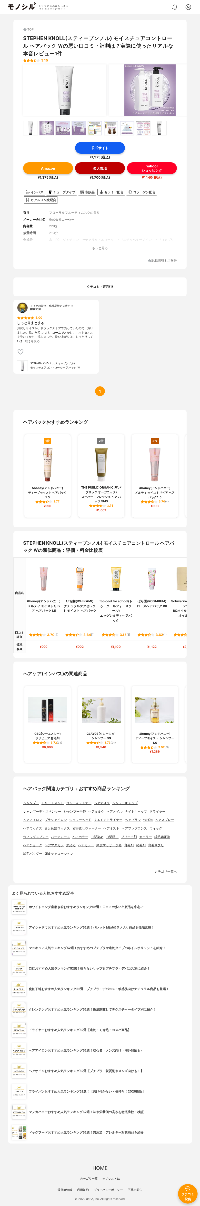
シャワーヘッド (80, 820)
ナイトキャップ (136, 811)
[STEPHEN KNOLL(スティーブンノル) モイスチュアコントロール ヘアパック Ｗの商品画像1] (64, 90)
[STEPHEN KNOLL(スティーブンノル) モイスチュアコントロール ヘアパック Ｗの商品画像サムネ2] (46, 128)
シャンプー (31, 803)
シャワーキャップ (125, 803)
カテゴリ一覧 (89, 1178)
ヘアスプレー (164, 820)
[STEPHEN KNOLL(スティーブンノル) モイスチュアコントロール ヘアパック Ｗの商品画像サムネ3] (62, 128)
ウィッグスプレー (36, 837)
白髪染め (97, 837)
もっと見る (100, 248)
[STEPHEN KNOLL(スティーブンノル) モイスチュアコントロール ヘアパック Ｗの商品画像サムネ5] (95, 128)
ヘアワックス (32, 828)
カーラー (145, 837)
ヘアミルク (96, 811)
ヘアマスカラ (54, 845)
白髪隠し (112, 837)
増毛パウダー (32, 854)
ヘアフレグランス (134, 828)
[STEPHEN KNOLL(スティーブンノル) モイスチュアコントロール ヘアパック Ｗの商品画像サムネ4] (78, 128)
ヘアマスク (102, 803)
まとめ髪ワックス (57, 828)
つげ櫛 (148, 820)
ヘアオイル (114, 811)
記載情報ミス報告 (164, 260)
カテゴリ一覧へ (166, 871)
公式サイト (100, 148)
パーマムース (60, 837)
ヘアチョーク (32, 845)
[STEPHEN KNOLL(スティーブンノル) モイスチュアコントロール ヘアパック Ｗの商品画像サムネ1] (30, 128)
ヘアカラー (80, 837)
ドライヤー (157, 811)
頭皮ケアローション (59, 854)
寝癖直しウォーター (86, 828)
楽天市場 (100, 168)
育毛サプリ (156, 845)
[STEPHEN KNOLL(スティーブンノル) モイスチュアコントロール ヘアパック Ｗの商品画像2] (150, 90)
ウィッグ (156, 828)
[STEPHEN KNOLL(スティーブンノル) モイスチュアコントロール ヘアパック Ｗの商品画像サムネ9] (159, 128)
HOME (100, 1168)
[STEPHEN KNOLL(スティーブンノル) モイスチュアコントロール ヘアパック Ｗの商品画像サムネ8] (143, 128)
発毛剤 (141, 845)
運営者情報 (65, 1190)
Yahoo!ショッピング (152, 168)
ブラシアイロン (56, 820)
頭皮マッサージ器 (109, 845)
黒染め (71, 845)
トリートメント (52, 803)
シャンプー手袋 (75, 811)
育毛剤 (129, 845)
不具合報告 (135, 1190)
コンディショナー (78, 803)
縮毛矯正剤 (162, 837)
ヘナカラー (86, 845)
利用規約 (83, 1190)
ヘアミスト (111, 828)
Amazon (48, 168)
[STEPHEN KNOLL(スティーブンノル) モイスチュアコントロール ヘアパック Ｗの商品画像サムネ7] (127, 128)
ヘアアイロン (32, 820)
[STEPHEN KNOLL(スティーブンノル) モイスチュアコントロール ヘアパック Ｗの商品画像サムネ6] (111, 128)
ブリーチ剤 (129, 837)
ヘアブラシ (133, 820)
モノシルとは (111, 1178)
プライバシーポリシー (108, 1190)
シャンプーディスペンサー (42, 811)
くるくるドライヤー (108, 820)
